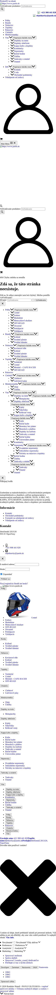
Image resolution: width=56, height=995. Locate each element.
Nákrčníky (23, 410)
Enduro (17, 315)
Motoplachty (24, 399)
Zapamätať (7, 574)
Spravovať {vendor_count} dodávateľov (22, 960)
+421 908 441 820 (48, 12)
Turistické (18, 362)
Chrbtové (17, 378)
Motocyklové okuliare (23, 320)
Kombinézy (18, 48)
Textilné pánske (20, 340)
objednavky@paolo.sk (46, 15)
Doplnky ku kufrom (27, 431)
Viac (7, 38)
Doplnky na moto (21, 40)
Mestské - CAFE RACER (16, 679)
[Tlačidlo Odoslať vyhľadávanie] (33, 300)
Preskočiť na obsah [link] (8, 1)
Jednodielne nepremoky (29, 451)
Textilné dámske (20, 342)
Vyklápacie (18, 331)
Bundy (8, 23)
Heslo (2, 569)
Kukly (21, 407)
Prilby (7, 20)
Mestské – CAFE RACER (25, 367)
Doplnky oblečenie (21, 43)
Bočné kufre (24, 424)
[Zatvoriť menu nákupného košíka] (2, 478)
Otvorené (17, 326)
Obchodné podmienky (23, 75)
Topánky (9, 27)
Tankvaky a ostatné (22, 59)
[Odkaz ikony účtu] (28, 136)
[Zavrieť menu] (1, 586)
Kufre (21, 421)
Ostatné (17, 62)
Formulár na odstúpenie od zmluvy (19, 518)
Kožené (17, 337)
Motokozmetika (11, 35)
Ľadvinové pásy (20, 381)
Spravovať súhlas (7, 982)
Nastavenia (26, 967)
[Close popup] (2, 559)
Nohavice (9, 25)
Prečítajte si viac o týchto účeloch (19, 963)
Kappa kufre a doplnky (23, 46)
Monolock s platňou (27, 429)
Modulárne (18, 318)
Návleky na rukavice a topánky (32, 453)
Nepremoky (19, 51)
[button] (28, 888)
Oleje (16, 387)
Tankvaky (23, 467)
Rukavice (9, 30)
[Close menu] (2, 304)
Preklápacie (18, 328)
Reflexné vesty (25, 412)
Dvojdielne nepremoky (28, 448)
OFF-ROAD (19, 323)
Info (7, 67)
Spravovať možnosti (13, 955)
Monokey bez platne (27, 426)
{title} (7, 972)
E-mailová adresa (7, 564)
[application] (10, 38)
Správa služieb (11, 958)
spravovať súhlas (7, 991)
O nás (16, 72)
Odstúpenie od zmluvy (14, 77)
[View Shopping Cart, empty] (28, 139)
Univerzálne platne (27, 439)
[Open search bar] (1, 206)
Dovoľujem (5, 967)
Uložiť (35, 967)
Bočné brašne (19, 54)
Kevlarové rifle (20, 348)
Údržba (17, 56)
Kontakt (17, 70)
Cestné (16, 313)
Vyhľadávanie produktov (10, 6)
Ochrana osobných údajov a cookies (32, 989)
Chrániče (9, 32)
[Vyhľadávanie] (2, 9)
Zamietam (15, 967)
